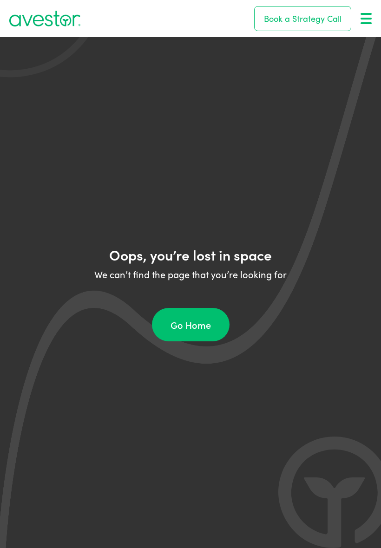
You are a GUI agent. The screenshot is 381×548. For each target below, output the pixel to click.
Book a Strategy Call (303, 18)
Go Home (191, 324)
